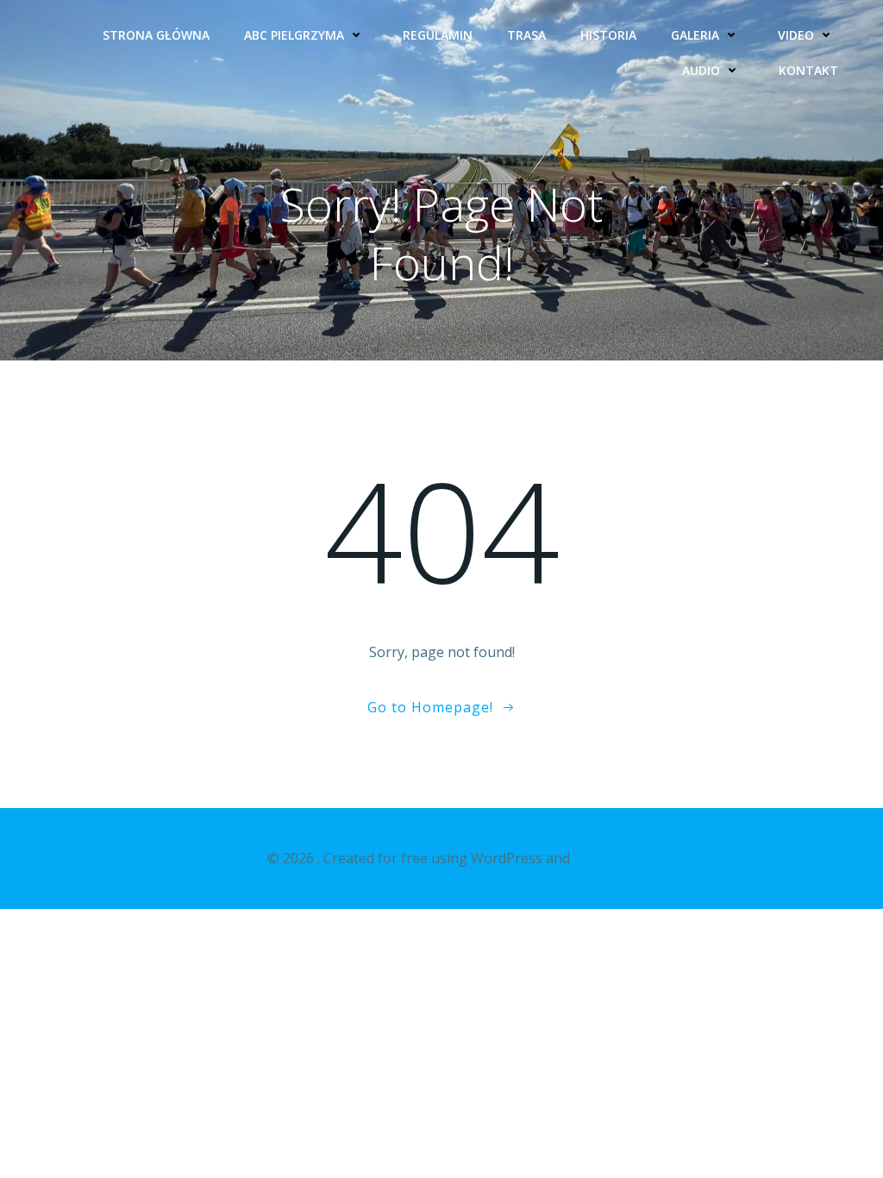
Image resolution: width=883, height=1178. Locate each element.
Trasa (526, 35)
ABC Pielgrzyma (294, 35)
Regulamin (438, 35)
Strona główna (156, 35)
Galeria (695, 35)
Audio (701, 70)
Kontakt (808, 70)
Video (796, 35)
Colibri (594, 858)
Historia (608, 35)
